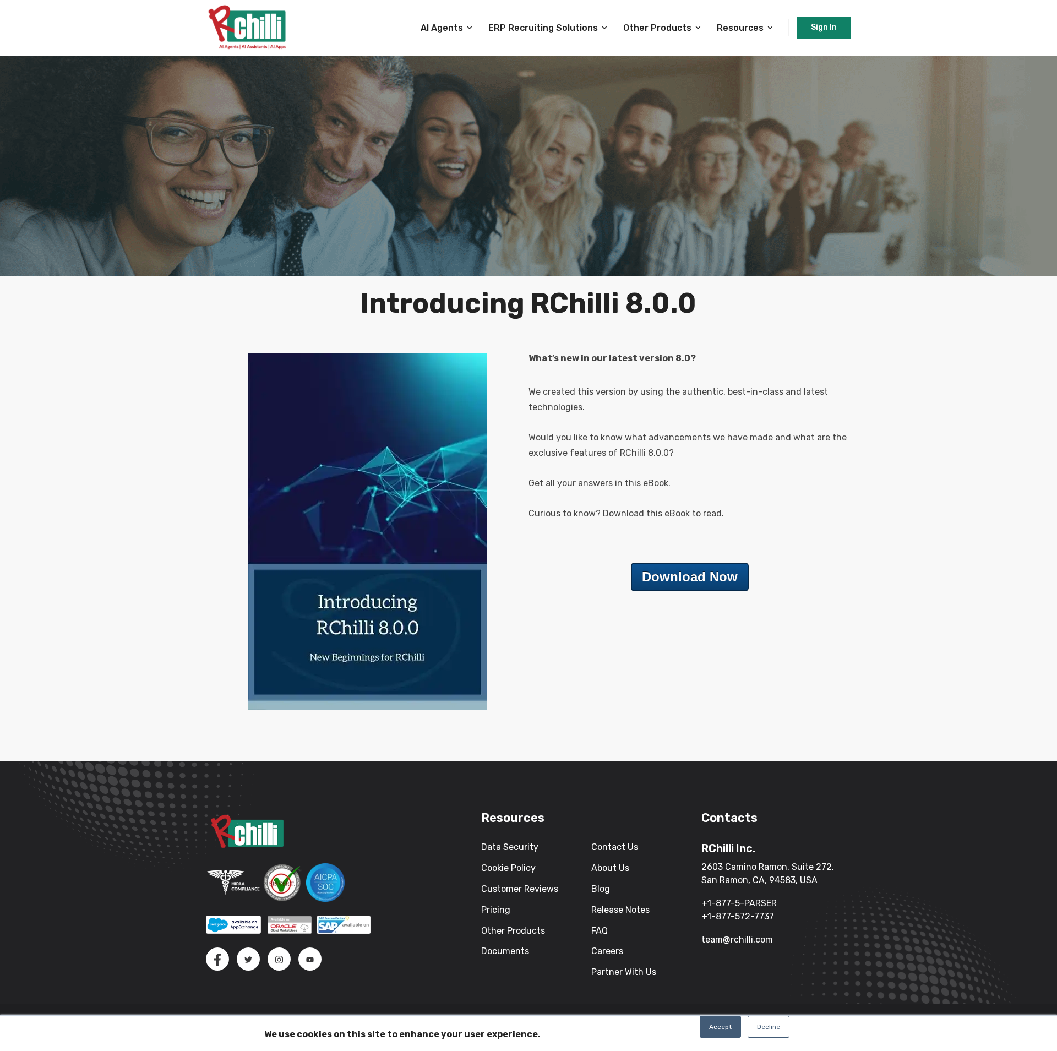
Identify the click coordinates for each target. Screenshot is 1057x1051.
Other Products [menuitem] (513, 930)
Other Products (657, 28)
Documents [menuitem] (505, 951)
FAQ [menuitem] (599, 930)
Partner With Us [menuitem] (623, 972)
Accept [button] (720, 1027)
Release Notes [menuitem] (620, 910)
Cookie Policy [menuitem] (508, 868)
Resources (740, 28)
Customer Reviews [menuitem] (519, 889)
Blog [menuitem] (600, 889)
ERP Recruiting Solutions (543, 28)
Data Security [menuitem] (509, 847)
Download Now (690, 576)
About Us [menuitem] (610, 868)
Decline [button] (768, 1027)
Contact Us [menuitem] (614, 847)
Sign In (824, 27)
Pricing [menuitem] (495, 910)
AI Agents (442, 28)
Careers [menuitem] (607, 951)
